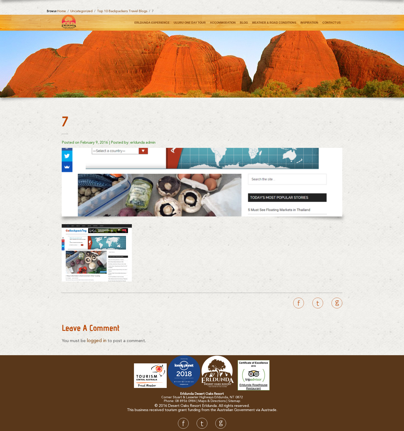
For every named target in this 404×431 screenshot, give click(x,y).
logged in (96, 341)
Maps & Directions (212, 401)
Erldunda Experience (152, 22)
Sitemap (234, 401)
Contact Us (331, 22)
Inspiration (309, 22)
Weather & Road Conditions (274, 22)
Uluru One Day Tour (190, 22)
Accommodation (223, 22)
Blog (244, 22)
